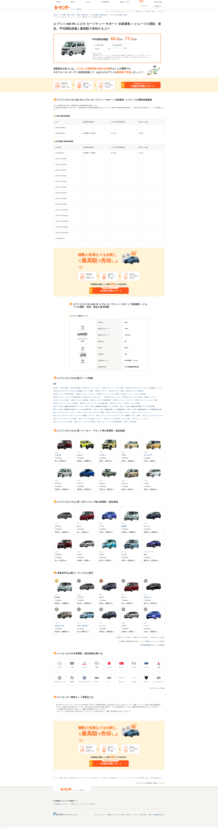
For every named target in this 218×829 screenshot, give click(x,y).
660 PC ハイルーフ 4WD (61, 400)
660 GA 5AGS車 (76, 388)
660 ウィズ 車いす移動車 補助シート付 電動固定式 (109, 409)
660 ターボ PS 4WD (130, 422)
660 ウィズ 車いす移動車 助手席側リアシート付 (68, 406)
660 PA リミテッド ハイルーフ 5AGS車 (133, 394)
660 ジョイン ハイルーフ (140, 419)
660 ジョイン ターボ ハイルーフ (152, 415)
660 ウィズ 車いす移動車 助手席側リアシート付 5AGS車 (137, 406)
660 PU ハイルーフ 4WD (132, 403)
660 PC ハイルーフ (150, 397)
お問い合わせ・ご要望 (145, 814)
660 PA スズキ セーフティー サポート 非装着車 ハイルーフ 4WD (73, 391)
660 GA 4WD (64, 388)
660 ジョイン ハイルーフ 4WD (62, 422)
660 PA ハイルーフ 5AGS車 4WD (63, 394)
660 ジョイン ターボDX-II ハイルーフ (90, 419)
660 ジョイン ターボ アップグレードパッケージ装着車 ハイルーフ (73, 415)
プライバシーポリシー (99, 814)
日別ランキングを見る (124, 637)
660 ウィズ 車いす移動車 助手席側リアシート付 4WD (101, 406)
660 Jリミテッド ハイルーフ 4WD (113, 388)
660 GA (55, 388)
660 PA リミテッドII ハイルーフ (92, 397)
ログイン (145, 6)
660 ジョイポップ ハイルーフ (141, 412)
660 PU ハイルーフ (116, 403)
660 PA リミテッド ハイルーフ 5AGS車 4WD (67, 397)
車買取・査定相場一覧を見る (130, 641)
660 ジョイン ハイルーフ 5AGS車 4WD (110, 422)
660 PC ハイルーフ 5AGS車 (79, 400)
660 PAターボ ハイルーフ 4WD (132, 397)
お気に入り (158, 6)
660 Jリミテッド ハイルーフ (91, 388)
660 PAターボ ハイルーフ (112, 397)
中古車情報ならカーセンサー (60, 804)
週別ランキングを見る (141, 637)
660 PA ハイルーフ (101, 391)
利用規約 (109, 814)
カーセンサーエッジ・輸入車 (87, 804)
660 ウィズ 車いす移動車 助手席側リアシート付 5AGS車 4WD (72, 409)
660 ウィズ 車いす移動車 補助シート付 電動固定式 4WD (144, 409)
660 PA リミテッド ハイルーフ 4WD (108, 394)
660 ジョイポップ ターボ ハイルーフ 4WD (91, 412)
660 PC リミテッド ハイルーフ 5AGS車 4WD (94, 403)
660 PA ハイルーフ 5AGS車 (134, 391)
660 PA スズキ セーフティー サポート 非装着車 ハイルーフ (144, 388)
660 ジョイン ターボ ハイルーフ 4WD (65, 419)
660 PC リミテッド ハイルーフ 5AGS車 (65, 403)
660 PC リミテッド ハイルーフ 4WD (146, 400)
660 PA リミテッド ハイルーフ (85, 394)
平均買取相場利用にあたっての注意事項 (152, 645)
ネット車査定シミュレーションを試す (153, 641)
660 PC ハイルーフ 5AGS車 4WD (100, 400)
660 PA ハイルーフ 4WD (116, 391)
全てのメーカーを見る (158, 688)
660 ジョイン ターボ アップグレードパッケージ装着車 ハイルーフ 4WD (118, 415)
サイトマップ (161, 11)
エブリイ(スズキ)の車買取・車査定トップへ (149, 783)
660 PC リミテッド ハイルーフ (122, 400)
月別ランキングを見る (158, 637)
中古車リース (74, 804)
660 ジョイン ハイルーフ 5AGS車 (84, 422)
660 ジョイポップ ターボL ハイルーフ (118, 412)
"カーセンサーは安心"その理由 (121, 814)
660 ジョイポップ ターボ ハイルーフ (64, 412)
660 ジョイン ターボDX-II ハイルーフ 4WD (117, 419)
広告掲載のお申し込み (159, 814)
